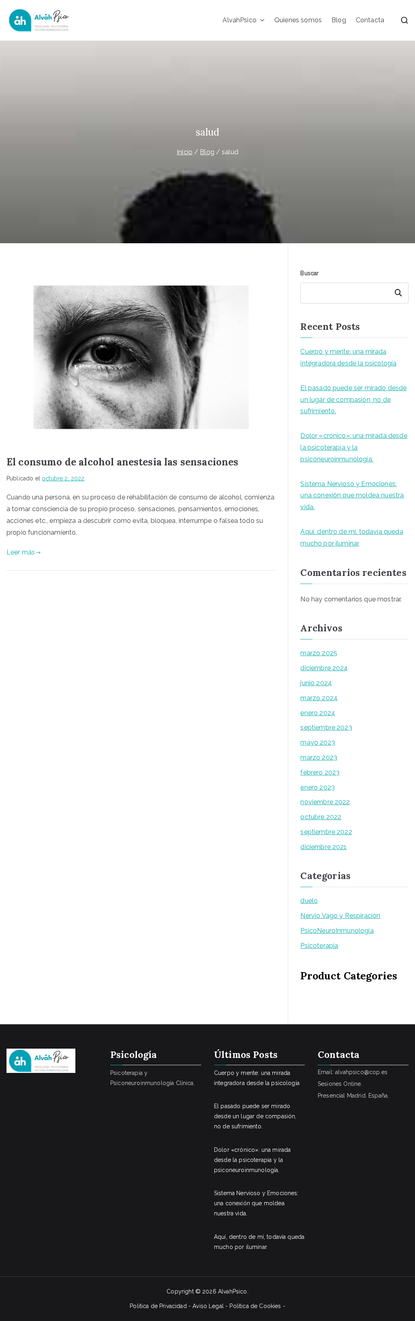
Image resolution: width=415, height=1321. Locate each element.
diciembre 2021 (323, 847)
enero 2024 (317, 713)
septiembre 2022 (326, 832)
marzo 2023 (318, 757)
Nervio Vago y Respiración (340, 916)
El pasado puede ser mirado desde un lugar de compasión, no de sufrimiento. (353, 399)
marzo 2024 (319, 698)
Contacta (370, 20)
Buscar (309, 273)
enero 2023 (317, 787)
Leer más (20, 552)
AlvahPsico (239, 20)
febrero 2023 (320, 772)
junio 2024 (316, 683)
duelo (309, 901)
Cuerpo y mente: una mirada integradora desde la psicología (348, 357)
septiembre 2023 (326, 727)
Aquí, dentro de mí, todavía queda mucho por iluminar (351, 537)
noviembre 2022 (325, 802)
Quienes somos (298, 20)
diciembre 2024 (324, 668)
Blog (339, 20)
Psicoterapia (319, 945)
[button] (261, 20)
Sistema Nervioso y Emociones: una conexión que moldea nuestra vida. (352, 495)
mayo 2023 (317, 742)
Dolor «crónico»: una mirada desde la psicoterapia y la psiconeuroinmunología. (353, 447)
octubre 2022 (320, 817)
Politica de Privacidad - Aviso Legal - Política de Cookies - (207, 1306)
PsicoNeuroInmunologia (336, 930)
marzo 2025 (318, 653)
